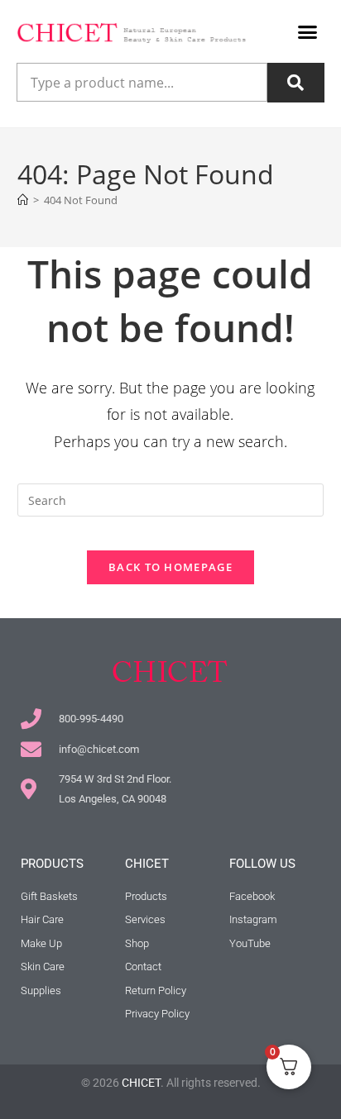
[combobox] (142, 82)
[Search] (295, 82)
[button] (308, 32)
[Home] (22, 200)
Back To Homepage (170, 567)
